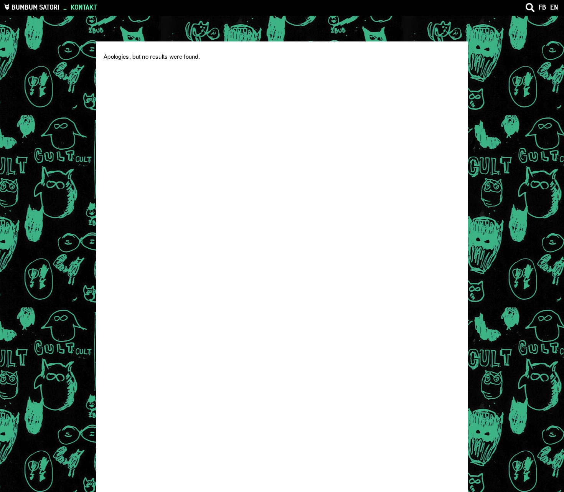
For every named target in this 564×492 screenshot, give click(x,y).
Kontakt (84, 7)
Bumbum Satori (35, 7)
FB (542, 7)
